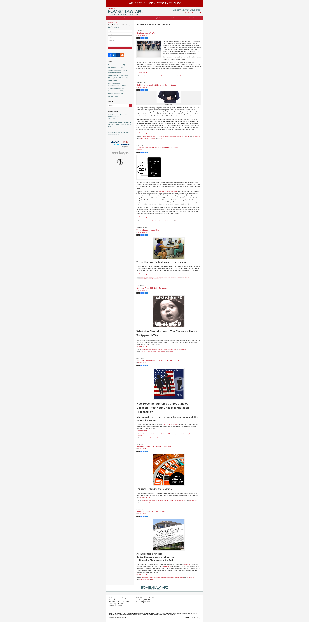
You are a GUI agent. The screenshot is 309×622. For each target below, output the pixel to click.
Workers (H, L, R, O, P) (115, 67)
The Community (175, 18)
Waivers (177, 220)
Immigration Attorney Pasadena (168, 277)
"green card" (143, 502)
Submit (120, 48)
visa (156, 502)
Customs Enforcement (147, 136)
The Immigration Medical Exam (148, 230)
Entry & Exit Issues (157, 136)
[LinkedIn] (114, 55)
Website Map (164, 593)
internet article (166, 566)
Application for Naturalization (148, 277)
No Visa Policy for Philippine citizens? (151, 511)
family (146, 437)
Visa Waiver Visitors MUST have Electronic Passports (157, 147)
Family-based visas (154, 75)
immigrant (150, 437)
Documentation (145, 220)
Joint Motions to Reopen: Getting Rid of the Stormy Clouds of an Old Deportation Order (119, 124)
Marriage (181, 500)
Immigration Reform (179, 577)
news (148, 579)
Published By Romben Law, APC (187, 11)
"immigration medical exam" (154, 278)
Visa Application (178, 75)
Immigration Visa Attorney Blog (125, 11)
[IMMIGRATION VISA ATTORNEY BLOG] (154, 3)
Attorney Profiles (156, 18)
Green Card (158, 277)
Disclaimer (147, 593)
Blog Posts (172, 593)
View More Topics (113, 96)
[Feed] (122, 55)
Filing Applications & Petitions (176, 136)
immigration (146, 138)
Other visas (161, 220)
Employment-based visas (116, 65)
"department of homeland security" (148, 351)
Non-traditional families (116, 88)
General (185, 136)
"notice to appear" (161, 351)
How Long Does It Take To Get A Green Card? (154, 446)
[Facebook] (110, 55)
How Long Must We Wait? (146, 33)
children (142, 437)
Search (130, 105)
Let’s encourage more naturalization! (118, 132)
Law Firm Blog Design (192, 617)
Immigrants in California (166, 433)
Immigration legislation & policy (118, 70)
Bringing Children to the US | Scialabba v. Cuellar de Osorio (159, 360)
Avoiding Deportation (146, 349)
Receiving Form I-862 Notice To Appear (151, 288)
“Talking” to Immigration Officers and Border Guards (156, 85)
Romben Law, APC (121, 617)
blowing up (187, 564)
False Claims (165, 136)
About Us (140, 18)
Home (112, 18)
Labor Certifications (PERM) (117, 85)
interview (160, 138)
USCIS (178, 277)
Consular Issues (145, 75)
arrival (141, 138)
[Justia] (118, 55)
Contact (192, 18)
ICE (189, 136)
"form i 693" (143, 278)
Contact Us (156, 593)
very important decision (171, 424)
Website (126, 18)
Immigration (154, 349)
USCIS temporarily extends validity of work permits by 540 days (120, 115)
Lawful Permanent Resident (165, 75)
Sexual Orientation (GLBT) (117, 91)
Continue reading (141, 72)
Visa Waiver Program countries (168, 192)
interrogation (153, 138)
